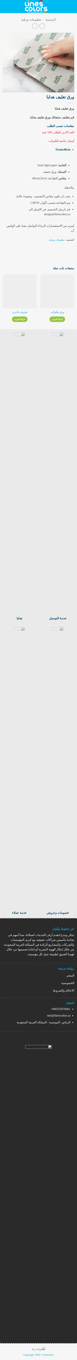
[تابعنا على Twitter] (35, 1331)
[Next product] (42, 26)
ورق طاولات (57, 312)
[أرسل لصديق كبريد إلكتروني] (58, 248)
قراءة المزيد (57, 319)
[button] (72, 6)
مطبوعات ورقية (31, 19)
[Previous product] (35, 26)
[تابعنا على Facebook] (48, 1331)
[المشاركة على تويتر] (62, 248)
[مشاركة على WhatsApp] (71, 248)
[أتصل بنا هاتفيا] (29, 1331)
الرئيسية (50, 19)
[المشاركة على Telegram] (53, 248)
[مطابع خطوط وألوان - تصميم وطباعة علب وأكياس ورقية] (36, 6)
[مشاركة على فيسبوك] (67, 248)
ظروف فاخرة (19, 312)
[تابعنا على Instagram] (42, 1331)
